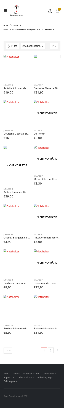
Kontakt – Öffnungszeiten (25, 373)
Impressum (9, 377)
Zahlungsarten (11, 381)
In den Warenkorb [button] (24, 60)
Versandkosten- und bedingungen (36, 377)
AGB (6, 373)
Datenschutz (49, 373)
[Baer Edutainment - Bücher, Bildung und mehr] (16, 11)
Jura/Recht (8, 85)
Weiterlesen (54, 106)
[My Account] (49, 11)
